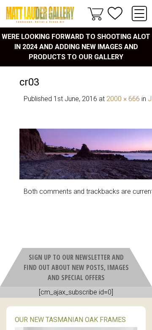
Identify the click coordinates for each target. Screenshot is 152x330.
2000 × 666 (123, 99)
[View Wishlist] (115, 13)
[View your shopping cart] (95, 13)
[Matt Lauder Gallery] (40, 15)
